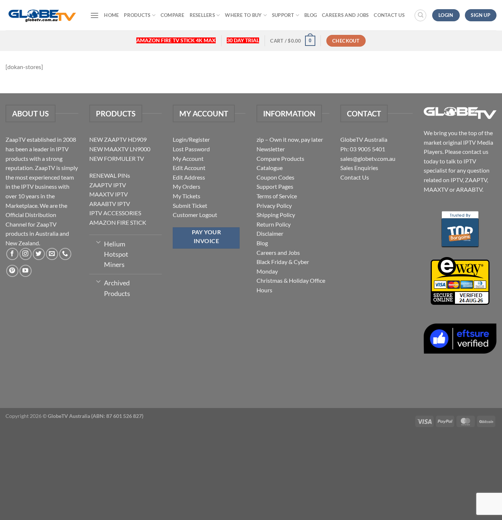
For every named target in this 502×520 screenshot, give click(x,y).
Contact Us (389, 15)
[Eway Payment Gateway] (460, 280)
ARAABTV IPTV (109, 203)
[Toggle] (98, 241)
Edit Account (189, 167)
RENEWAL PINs (109, 175)
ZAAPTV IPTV (107, 184)
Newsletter (271, 148)
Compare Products (280, 158)
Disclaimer (270, 233)
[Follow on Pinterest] (12, 271)
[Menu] (94, 15)
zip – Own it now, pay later (290, 139)
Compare (172, 15)
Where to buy (243, 15)
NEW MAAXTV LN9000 (119, 148)
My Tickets (186, 195)
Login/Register (191, 139)
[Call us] (65, 254)
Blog (310, 15)
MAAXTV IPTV (108, 194)
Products (137, 15)
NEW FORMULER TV (116, 158)
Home (111, 15)
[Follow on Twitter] (39, 254)
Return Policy (274, 224)
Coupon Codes (275, 177)
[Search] (420, 15)
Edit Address (189, 177)
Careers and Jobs (345, 15)
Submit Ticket (190, 205)
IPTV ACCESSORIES (115, 212)
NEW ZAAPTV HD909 (118, 139)
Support (283, 15)
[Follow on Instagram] (25, 254)
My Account (188, 158)
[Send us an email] (52, 254)
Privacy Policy (274, 205)
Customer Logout (195, 214)
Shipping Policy (276, 214)
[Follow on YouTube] (25, 271)
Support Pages (275, 186)
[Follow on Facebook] (12, 254)
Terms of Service (277, 195)
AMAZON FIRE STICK (117, 222)
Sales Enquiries (359, 167)
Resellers (202, 15)
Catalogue (270, 167)
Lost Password (191, 148)
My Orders (186, 186)
